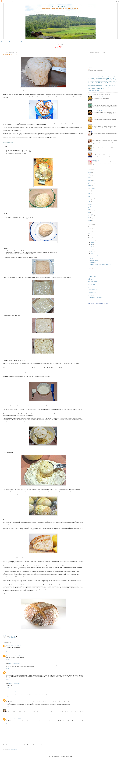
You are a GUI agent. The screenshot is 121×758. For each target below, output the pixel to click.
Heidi (22, 41)
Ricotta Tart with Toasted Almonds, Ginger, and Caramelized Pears (104, 125)
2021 (90, 226)
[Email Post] (16, 636)
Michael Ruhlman (91, 282)
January (92, 253)
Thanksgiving (90, 215)
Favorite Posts (16, 41)
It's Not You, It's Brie (92, 276)
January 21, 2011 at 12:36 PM (16, 655)
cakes (89, 177)
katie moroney (9, 691)
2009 (90, 268)
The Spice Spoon (91, 287)
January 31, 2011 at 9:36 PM (14, 683)
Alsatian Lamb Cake (95, 160)
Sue (7, 672)
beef (89, 174)
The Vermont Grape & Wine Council (95, 297)
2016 (90, 231)
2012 (90, 235)
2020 (90, 228)
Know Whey (60, 6)
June (92, 244)
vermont (89, 220)
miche (89, 201)
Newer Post (5, 747)
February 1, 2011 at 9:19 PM (18, 691)
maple (89, 199)
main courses (90, 198)
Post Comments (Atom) (12, 749)
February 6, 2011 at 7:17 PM (23, 710)
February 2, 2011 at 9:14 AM (15, 699)
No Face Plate (90, 279)
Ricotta (89, 207)
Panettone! (94, 139)
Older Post (81, 747)
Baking (8, 637)
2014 (90, 233)
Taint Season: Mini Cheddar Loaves (98, 153)
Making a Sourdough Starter (10, 54)
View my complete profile (94, 90)
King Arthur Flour (91, 278)
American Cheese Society (93, 298)
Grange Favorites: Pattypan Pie (97, 96)
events (89, 191)
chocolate (90, 185)
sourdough (13, 637)
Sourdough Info (9, 41)
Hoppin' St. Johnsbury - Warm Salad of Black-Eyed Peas (100, 264)
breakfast (89, 175)
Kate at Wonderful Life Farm (12, 710)
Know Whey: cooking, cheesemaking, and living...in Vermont (98, 303)
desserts (89, 187)
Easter (89, 190)
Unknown (8, 645)
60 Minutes (90, 171)
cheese (89, 182)
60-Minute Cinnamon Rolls (95, 258)
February (92, 251)
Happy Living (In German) (93, 281)
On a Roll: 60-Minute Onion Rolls (96, 257)
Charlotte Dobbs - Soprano (93, 275)
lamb (89, 196)
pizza (89, 203)
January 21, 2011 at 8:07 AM (16, 645)
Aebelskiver (94, 146)
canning (89, 179)
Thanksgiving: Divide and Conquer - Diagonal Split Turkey (103, 110)
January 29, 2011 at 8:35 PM (15, 672)
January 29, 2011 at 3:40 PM (14, 663)
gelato (89, 193)
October (92, 242)
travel (89, 217)
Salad (89, 209)
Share (4, 635)
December (93, 238)
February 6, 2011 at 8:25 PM (15, 718)
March (92, 249)
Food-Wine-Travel (91, 295)
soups (89, 212)
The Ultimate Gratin (94, 260)
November (93, 240)
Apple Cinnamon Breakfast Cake (98, 117)
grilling (89, 195)
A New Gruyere (93, 262)
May (92, 246)
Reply (7, 651)
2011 (90, 237)
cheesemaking (90, 183)
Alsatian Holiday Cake (96, 132)
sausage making (91, 210)
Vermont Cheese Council (92, 289)
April (92, 248)
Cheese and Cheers (91, 294)
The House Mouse (91, 286)
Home (2, 41)
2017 (90, 230)
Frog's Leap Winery (91, 284)
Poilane (89, 204)
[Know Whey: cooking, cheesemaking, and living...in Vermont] (92, 316)
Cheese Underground (92, 292)
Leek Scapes (94, 103)
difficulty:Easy (91, 188)
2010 (90, 267)
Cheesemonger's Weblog (92, 290)
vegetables (90, 218)
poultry (89, 206)
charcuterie (90, 180)
